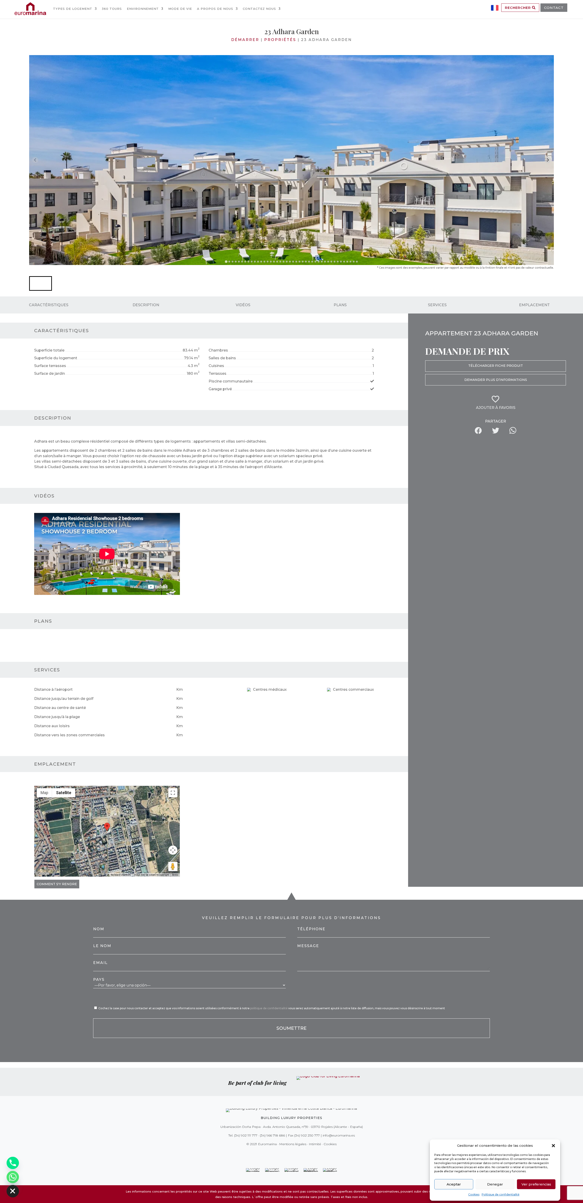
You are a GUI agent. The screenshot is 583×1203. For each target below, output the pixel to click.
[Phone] (13, 1163)
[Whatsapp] (13, 1177)
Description (146, 305)
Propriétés (280, 40)
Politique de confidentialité (500, 1194)
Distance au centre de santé (60, 708)
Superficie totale (49, 350)
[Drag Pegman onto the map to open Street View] (172, 866)
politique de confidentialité (269, 1008)
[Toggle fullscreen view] (172, 792)
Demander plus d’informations (495, 380)
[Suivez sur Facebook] (275, 1153)
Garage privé (220, 389)
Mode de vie (180, 8)
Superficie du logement (55, 358)
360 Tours (112, 8)
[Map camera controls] (172, 850)
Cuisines (216, 366)
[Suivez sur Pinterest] (294, 1153)
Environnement (143, 8)
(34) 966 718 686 (272, 1135)
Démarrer (245, 40)
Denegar (495, 1184)
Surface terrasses (50, 366)
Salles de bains (222, 358)
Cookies (473, 1194)
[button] (553, 1145)
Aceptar (454, 1184)
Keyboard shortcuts (121, 875)
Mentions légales (292, 1144)
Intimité (315, 1144)
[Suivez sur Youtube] (301, 1153)
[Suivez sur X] (281, 1153)
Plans (340, 305)
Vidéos (243, 305)
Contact (554, 7)
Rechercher (518, 7)
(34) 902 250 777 (307, 1135)
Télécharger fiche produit (495, 366)
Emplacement (534, 305)
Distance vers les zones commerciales (69, 735)
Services (437, 305)
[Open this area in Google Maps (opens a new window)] (43, 874)
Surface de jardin (49, 373)
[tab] (226, 261)
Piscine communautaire (231, 381)
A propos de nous (215, 8)
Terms (175, 875)
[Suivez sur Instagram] (288, 1153)
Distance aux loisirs (52, 726)
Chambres (218, 350)
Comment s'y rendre (57, 884)
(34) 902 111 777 (245, 1135)
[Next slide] (548, 160)
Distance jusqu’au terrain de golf (63, 698)
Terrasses (217, 373)
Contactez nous (259, 8)
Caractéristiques (48, 305)
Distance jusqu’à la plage (57, 717)
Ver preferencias (536, 1184)
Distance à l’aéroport (53, 689)
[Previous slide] (35, 160)
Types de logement (72, 8)
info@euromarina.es (339, 1135)
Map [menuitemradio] (44, 792)
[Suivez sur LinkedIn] (307, 1153)
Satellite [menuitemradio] (63, 792)
